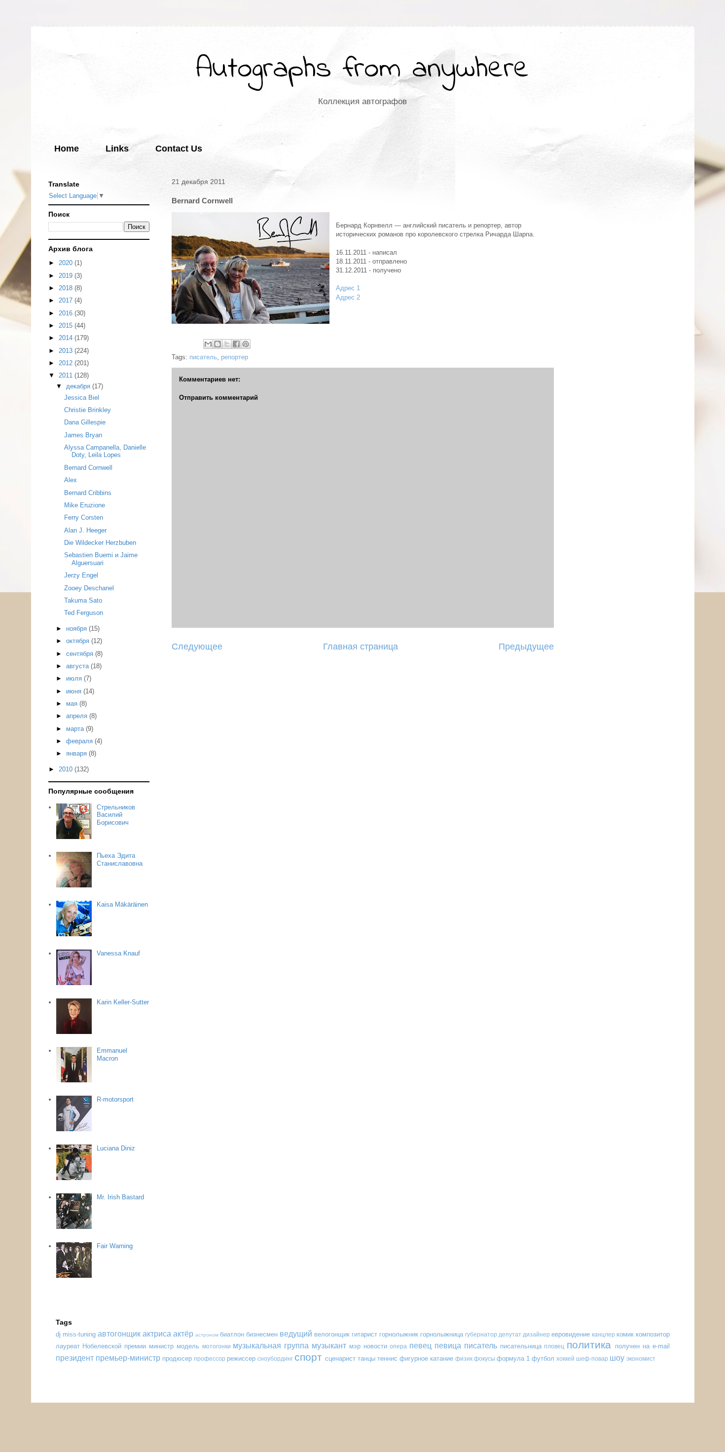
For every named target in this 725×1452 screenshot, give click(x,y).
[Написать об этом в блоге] (217, 344)
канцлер (603, 1334)
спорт (308, 1357)
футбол (543, 1358)
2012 (66, 363)
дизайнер (536, 1334)
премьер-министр (128, 1358)
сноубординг (275, 1358)
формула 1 (513, 1358)
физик (463, 1358)
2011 (66, 375)
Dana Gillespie (85, 422)
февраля (80, 741)
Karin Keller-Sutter (123, 1002)
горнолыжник (398, 1334)
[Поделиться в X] (227, 344)
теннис (387, 1358)
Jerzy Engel (81, 575)
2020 (66, 263)
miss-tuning (79, 1334)
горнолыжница (441, 1334)
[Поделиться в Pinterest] (246, 344)
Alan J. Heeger (85, 530)
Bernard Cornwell (88, 467)
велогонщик (332, 1334)
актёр (183, 1334)
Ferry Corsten (83, 517)
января (77, 753)
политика (589, 1344)
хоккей (565, 1358)
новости (375, 1346)
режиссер (241, 1358)
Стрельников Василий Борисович (116, 814)
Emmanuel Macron (112, 1054)
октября (78, 641)
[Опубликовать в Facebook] (236, 344)
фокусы (484, 1358)
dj (58, 1334)
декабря (79, 386)
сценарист (340, 1358)
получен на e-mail (642, 1346)
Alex (70, 480)
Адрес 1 (348, 288)
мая (72, 703)
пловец (554, 1346)
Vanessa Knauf (118, 953)
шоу (617, 1358)
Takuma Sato (83, 600)
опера (398, 1346)
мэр (355, 1346)
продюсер (177, 1358)
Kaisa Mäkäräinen (122, 904)
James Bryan (83, 435)
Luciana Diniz (116, 1148)
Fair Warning (115, 1246)
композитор (653, 1334)
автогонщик (119, 1334)
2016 (66, 313)
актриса (157, 1334)
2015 (66, 325)
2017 (66, 300)
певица (448, 1345)
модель (188, 1346)
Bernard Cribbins (87, 493)
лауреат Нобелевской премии (101, 1346)
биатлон (232, 1334)
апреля (77, 716)
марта (76, 728)
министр (161, 1346)
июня (74, 691)
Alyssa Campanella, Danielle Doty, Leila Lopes (105, 451)
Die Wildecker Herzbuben (100, 542)
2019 (66, 275)
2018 (66, 288)
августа (78, 666)
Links (117, 148)
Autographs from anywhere (362, 69)
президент (75, 1358)
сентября (80, 653)
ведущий (296, 1334)
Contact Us (178, 148)
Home (66, 148)
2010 (66, 769)
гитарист (364, 1334)
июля (75, 678)
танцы (366, 1358)
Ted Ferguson (83, 612)
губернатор (481, 1334)
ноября (77, 628)
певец (420, 1345)
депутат (510, 1334)
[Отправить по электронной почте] (208, 344)
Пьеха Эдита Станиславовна (120, 859)
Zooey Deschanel (89, 588)
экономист (640, 1358)
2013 (66, 350)
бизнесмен (262, 1334)
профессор (209, 1358)
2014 (66, 338)
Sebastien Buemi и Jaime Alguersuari (101, 559)
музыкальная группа (271, 1345)
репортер (234, 357)
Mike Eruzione (84, 505)
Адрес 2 (348, 297)
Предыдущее (526, 646)
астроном (206, 1334)
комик (625, 1334)
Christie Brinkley (87, 410)
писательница (521, 1346)
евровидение (570, 1334)
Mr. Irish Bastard (120, 1197)
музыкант (329, 1345)
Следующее (197, 646)
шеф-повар (592, 1358)
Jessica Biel (81, 397)
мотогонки (216, 1346)
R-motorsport (115, 1099)
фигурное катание (426, 1358)
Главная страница (360, 646)
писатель (203, 357)
